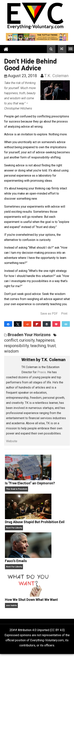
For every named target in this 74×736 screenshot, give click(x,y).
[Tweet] (18, 324)
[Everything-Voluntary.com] (6, 49)
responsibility (16, 345)
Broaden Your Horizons (29, 334)
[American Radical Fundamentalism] (62, 49)
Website (11, 441)
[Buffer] (46, 324)
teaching (38, 345)
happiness (45, 340)
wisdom (11, 351)
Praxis (41, 372)
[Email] (66, 324)
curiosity (27, 340)
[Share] (8, 324)
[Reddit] (27, 324)
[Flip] (37, 324)
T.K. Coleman (56, 75)
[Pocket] (56, 324)
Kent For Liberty (14, 528)
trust (51, 345)
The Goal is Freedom (16, 489)
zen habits (11, 605)
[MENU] (70, 48)
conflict (11, 340)
